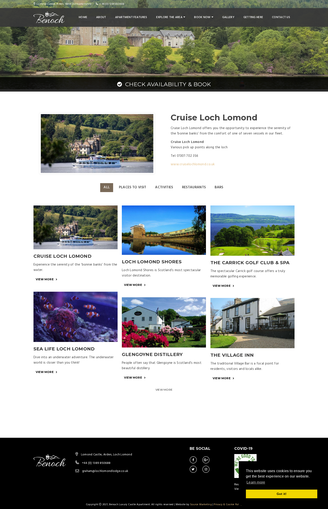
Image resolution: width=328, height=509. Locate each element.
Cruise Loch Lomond (62, 256)
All (107, 187)
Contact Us (281, 17)
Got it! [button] (281, 494)
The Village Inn (232, 355)
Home (83, 17)
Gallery (228, 17)
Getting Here (253, 17)
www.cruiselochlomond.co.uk (193, 164)
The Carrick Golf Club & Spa (250, 262)
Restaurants (194, 187)
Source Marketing (201, 504)
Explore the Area (169, 17)
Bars (219, 187)
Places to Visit (132, 187)
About (101, 17)
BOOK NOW (202, 17)
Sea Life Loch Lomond (64, 349)
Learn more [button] (256, 482)
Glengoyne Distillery (152, 354)
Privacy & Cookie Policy (228, 504)
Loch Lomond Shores (152, 261)
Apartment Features (131, 17)
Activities (164, 187)
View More (45, 279)
